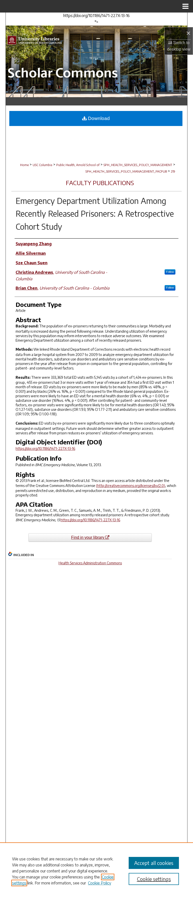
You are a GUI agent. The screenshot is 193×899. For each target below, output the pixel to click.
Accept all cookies (153, 863)
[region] (96, 870)
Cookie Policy (99, 882)
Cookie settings (154, 879)
